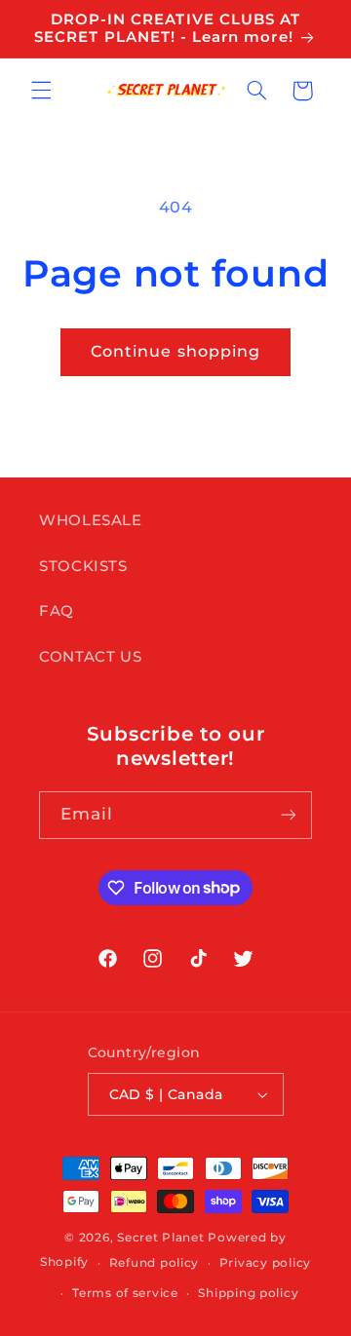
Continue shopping (175, 351)
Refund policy (154, 1263)
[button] (41, 90)
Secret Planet (161, 1237)
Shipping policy (248, 1293)
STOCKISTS (83, 566)
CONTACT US (90, 657)
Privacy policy (265, 1263)
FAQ (56, 611)
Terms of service (125, 1293)
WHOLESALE (90, 520)
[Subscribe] (288, 815)
